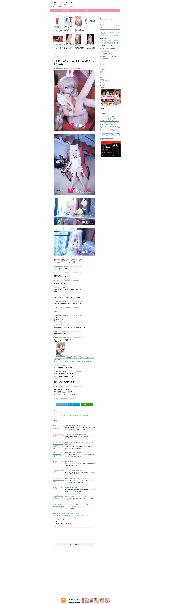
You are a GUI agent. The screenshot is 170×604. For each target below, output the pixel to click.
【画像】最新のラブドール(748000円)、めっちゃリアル (77, 452)
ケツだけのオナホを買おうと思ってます (108, 43)
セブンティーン (106, 129)
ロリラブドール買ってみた (71, 487)
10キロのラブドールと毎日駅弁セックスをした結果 (76, 504)
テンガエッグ (111, 133)
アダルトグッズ (103, 64)
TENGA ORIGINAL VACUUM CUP (57, 27)
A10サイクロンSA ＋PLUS (90, 18)
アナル (101, 66)
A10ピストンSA (113, 135)
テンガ (112, 119)
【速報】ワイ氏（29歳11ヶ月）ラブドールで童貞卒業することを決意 (72, 515)
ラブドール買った (69, 461)
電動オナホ (113, 126)
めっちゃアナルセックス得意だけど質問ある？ (110, 35)
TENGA (103, 121)
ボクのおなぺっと (108, 135)
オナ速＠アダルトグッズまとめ (61, 2)
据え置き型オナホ (114, 129)
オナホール (102, 68)
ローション (102, 77)
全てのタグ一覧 (104, 139)
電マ (101, 82)
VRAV (109, 138)
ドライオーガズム (106, 126)
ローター (102, 79)
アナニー (109, 121)
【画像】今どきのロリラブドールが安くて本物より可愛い (78, 496)
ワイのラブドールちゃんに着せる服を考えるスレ (76, 434)
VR (101, 63)
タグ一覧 (76, 10)
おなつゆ (111, 131)
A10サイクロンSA (115, 134)
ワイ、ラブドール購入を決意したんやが (74, 470)
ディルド (102, 72)
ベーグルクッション (104, 131)
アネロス (115, 127)
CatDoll (118, 135)
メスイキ (112, 122)
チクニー (102, 71)
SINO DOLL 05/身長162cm (90, 45)
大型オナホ (111, 124)
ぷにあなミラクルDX (79, 27)
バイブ (101, 74)
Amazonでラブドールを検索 (64, 262)
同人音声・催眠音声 (104, 80)
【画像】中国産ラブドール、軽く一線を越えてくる (76, 478)
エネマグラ (105, 124)
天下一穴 (111, 138)
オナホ (103, 116)
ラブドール (56, 410)
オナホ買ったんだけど (105, 24)
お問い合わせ (87, 10)
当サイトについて (65, 10)
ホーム (55, 10)
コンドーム (102, 69)
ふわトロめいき (116, 131)
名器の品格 (117, 133)
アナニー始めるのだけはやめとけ (107, 51)
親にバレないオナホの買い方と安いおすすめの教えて (69, 513)
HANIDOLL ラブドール (69, 45)
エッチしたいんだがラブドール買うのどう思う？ (76, 425)
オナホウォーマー (116, 130)
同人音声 (107, 133)
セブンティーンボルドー (107, 130)
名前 (56, 521)
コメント (58, 526)
